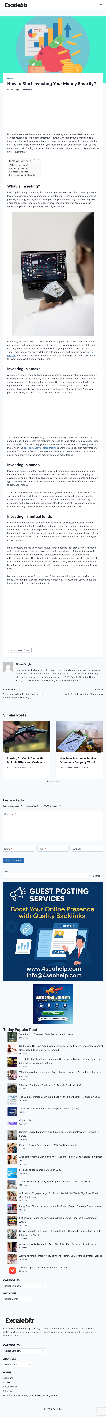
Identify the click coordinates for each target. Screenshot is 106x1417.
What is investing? (19, 165)
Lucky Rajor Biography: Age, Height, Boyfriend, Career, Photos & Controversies (60, 1206)
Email (42, 849)
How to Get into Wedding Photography (83, 692)
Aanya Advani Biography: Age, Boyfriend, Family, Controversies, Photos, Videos (60, 1256)
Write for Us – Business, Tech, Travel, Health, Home (46, 1034)
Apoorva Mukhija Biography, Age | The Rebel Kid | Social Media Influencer (57, 1244)
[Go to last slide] (7, 750)
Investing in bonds (19, 172)
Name (8, 849)
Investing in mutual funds (23, 175)
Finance (11, 79)
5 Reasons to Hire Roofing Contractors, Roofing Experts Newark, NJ (23, 694)
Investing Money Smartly (19, 650)
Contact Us (25, 1120)
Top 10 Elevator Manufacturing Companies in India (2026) (49, 1108)
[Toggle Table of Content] (35, 161)
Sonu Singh (14, 90)
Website (77, 849)
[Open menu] (100, 5)
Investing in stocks (19, 168)
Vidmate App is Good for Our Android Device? (43, 1267)
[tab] (47, 781)
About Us (8, 1378)
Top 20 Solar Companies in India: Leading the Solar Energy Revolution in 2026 (59, 1097)
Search (6, 871)
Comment (10, 814)
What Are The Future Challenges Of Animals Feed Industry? (50, 1085)
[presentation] (26, 736)
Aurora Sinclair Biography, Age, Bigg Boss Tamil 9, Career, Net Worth (54, 1181)
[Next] (99, 750)
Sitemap (7, 1391)
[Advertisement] (53, 113)
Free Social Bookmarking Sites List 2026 (40, 1170)
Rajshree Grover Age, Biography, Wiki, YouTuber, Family (48, 1145)
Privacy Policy (10, 1386)
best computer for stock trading (40, 448)
